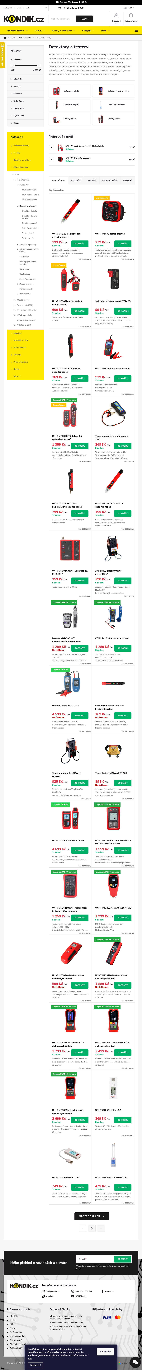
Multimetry (24, 185)
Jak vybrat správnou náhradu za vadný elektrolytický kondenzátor (66, 1317)
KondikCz (109, 1291)
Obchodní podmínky (18, 1344)
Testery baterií (28, 233)
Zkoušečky (24, 256)
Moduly (17, 153)
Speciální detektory (30, 228)
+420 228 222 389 (84, 1291)
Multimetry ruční (29, 190)
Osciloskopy (24, 274)
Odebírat (123, 1259)
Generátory (24, 269)
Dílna (16, 174)
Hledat (84, 18)
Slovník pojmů (16, 1340)
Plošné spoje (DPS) (25, 305)
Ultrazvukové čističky (26, 320)
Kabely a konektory (22, 160)
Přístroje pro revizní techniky (27, 262)
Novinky (17, 354)
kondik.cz (50, 1296)
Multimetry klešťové (30, 195)
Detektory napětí (29, 223)
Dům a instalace (21, 167)
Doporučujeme (58, 180)
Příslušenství (24, 293)
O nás (19, 8)
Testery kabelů (28, 238)
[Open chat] (135, 1362)
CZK (130, 8)
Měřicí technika (23, 180)
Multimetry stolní (29, 199)
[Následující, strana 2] (92, 1228)
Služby (17, 369)
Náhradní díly (20, 347)
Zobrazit (80, 648)
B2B (28, 8)
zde (30, 1358)
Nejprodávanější (109, 180)
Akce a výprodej (21, 362)
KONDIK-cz (81, 1296)
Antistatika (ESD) (24, 325)
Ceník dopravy (16, 1332)
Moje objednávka (17, 1336)
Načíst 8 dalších (89, 1216)
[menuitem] (17, 30)
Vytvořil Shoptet (128, 1363)
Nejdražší (91, 180)
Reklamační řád (16, 1348)
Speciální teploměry (27, 244)
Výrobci (17, 376)
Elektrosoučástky (21, 145)
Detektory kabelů (29, 211)
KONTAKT (8, 8)
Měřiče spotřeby (26, 289)
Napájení (17, 333)
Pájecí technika (23, 300)
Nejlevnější (76, 180)
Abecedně (127, 180)
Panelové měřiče (26, 284)
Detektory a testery (27, 206)
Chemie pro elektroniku (26, 310)
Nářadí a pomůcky (24, 315)
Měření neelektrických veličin (28, 250)
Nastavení (35, 1365)
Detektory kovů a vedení (29, 217)
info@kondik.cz (53, 1291)
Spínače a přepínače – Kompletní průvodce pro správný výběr (68, 1327)
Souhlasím (105, 1351)
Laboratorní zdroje (27, 279)
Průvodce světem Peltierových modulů (66, 1322)
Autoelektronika (21, 340)
